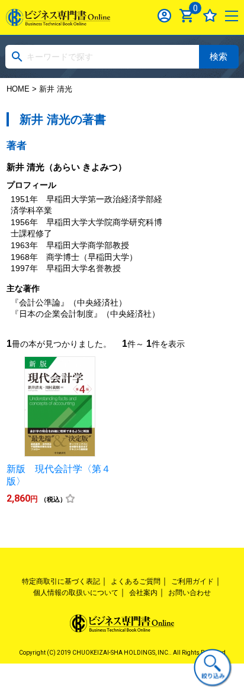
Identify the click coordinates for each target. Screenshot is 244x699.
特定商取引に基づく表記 (61, 581)
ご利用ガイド (192, 581)
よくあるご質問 (135, 581)
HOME (18, 88)
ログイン (164, 15)
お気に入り (210, 15)
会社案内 (143, 593)
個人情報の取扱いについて (75, 593)
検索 (218, 56)
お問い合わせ (189, 593)
